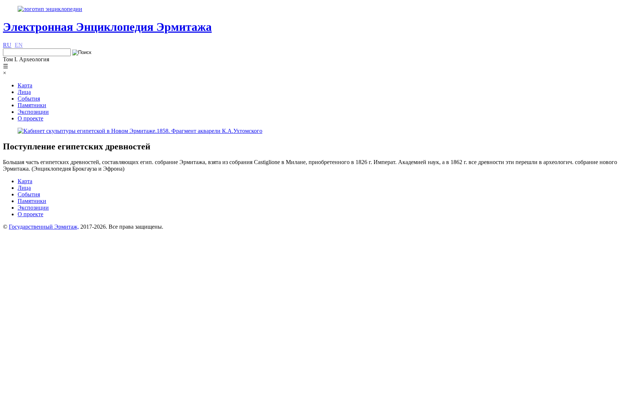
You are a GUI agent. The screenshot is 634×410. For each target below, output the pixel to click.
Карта (25, 85)
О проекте (30, 118)
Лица (24, 92)
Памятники (32, 105)
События (29, 98)
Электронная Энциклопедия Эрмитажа (107, 26)
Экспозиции (33, 112)
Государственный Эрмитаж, (44, 227)
